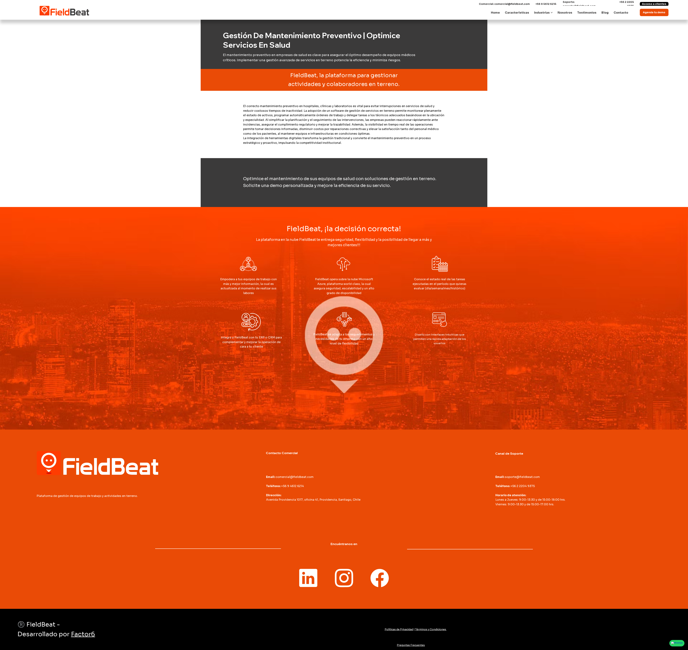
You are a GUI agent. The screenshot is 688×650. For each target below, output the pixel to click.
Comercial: (486, 4)
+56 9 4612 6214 (546, 4)
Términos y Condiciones (431, 629)
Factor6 (83, 634)
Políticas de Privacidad (399, 629)
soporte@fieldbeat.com (522, 477)
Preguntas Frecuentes (411, 645)
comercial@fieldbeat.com (512, 4)
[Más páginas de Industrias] (552, 12)
